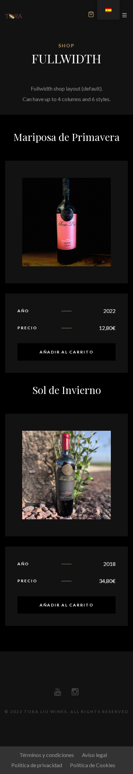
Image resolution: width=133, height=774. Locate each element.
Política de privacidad (36, 765)
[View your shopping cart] (91, 15)
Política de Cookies (92, 765)
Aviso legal (94, 755)
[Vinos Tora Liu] (13, 15)
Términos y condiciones (46, 755)
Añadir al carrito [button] (66, 351)
